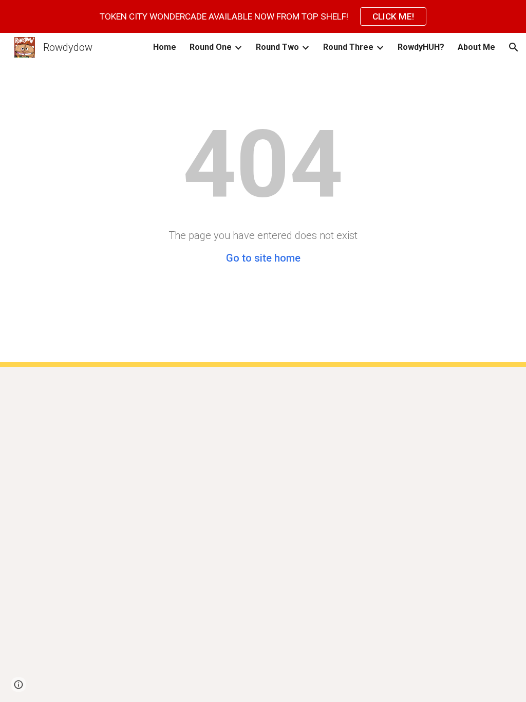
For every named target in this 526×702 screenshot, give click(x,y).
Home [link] (164, 47)
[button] (513, 47)
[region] (263, 16)
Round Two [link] (277, 47)
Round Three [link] (348, 47)
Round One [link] (211, 47)
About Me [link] (476, 47)
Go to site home (263, 258)
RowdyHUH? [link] (421, 47)
